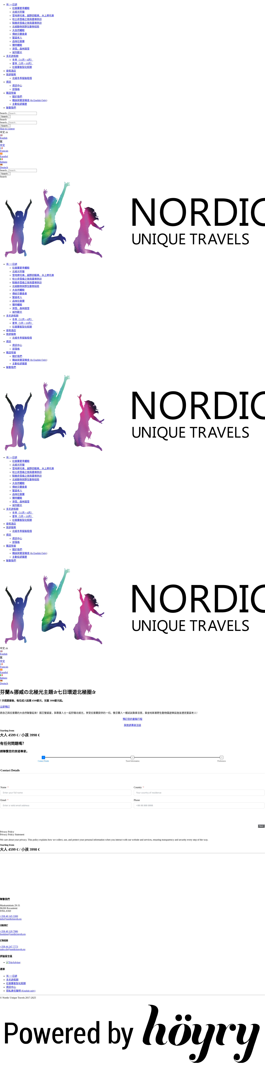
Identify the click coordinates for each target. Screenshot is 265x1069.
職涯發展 (11, 93)
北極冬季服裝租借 (22, 78)
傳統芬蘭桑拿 (19, 34)
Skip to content (7, 128)
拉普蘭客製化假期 (22, 67)
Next (261, 826)
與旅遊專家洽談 (132, 725)
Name (3, 787)
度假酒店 (11, 71)
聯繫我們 (11, 107)
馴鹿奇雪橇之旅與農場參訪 (27, 23)
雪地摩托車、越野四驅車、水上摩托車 (33, 15)
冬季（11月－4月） (22, 59)
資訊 (8, 82)
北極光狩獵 (18, 12)
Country (138, 787)
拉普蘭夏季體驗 (20, 8)
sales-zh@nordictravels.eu (12, 949)
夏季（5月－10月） (22, 63)
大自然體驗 (18, 30)
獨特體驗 (17, 45)
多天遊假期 (12, 56)
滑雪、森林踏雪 (20, 48)
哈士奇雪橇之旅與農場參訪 (27, 19)
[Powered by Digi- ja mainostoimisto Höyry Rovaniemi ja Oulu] (132, 1067)
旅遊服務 (11, 74)
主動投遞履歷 (19, 104)
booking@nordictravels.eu (13, 934)
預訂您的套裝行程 (132, 719)
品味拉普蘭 (18, 41)
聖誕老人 (17, 37)
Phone (137, 800)
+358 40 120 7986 (9, 931)
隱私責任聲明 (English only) (20, 990)
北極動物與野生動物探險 (25, 26)
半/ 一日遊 (11, 4)
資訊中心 (17, 85)
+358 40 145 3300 (9, 916)
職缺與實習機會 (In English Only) (29, 100)
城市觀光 (17, 52)
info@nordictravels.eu (10, 919)
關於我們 (17, 96)
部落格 (16, 89)
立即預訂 (5, 706)
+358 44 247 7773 (9, 946)
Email (3, 800)
